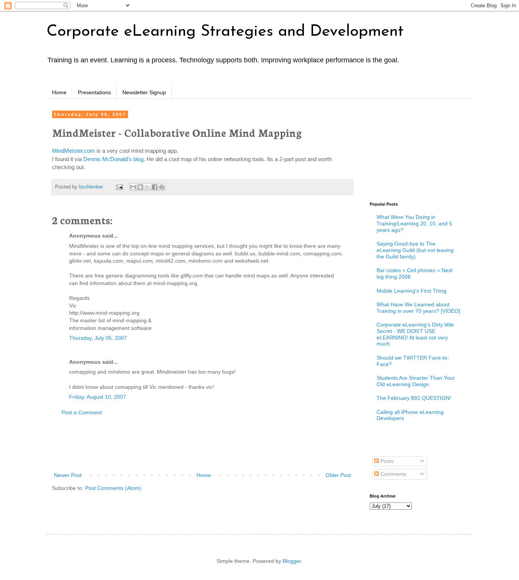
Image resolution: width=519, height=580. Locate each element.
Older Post (338, 475)
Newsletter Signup (144, 92)
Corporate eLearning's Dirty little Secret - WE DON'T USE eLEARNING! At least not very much (415, 334)
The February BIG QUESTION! (414, 398)
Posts (386, 461)
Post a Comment (82, 412)
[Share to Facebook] (154, 187)
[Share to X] (147, 187)
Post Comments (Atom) (113, 488)
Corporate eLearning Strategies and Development (225, 32)
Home (59, 92)
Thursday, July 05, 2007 (98, 338)
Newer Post (68, 475)
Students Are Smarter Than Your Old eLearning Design (416, 381)
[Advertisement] (202, 444)
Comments (393, 474)
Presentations (94, 92)
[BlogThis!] (140, 187)
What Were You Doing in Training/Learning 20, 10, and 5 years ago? (414, 223)
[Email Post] (119, 187)
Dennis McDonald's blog (113, 159)
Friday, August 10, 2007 (97, 397)
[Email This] (133, 187)
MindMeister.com (73, 150)
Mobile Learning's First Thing (411, 291)
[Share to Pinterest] (162, 187)
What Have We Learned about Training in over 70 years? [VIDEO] (418, 307)
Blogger (292, 561)
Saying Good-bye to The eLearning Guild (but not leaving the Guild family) (415, 250)
